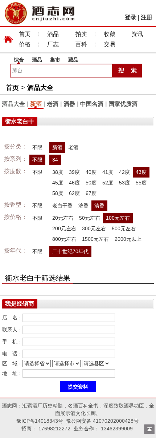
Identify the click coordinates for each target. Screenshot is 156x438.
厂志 (53, 44)
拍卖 (81, 34)
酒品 (53, 34)
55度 (141, 183)
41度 (107, 172)
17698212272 (54, 428)
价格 (24, 44)
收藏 (109, 34)
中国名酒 (91, 104)
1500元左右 (95, 239)
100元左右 (118, 218)
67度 (91, 193)
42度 (124, 172)
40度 (91, 172)
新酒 (36, 104)
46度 (74, 183)
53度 (124, 183)
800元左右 (64, 239)
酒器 (69, 104)
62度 (74, 193)
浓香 (83, 205)
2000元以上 (128, 239)
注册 (146, 17)
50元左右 (89, 218)
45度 (57, 183)
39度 (74, 172)
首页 (24, 34)
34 (55, 160)
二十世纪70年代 (70, 251)
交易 (109, 44)
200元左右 (64, 228)
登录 (130, 17)
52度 (107, 183)
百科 (81, 44)
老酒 (52, 104)
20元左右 (62, 218)
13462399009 (117, 428)
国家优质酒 (122, 104)
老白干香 (62, 205)
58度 (57, 193)
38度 (57, 172)
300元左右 (94, 228)
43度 (141, 172)
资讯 (137, 34)
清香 (99, 205)
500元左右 (124, 228)
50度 (91, 183)
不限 (37, 147)
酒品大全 (40, 87)
